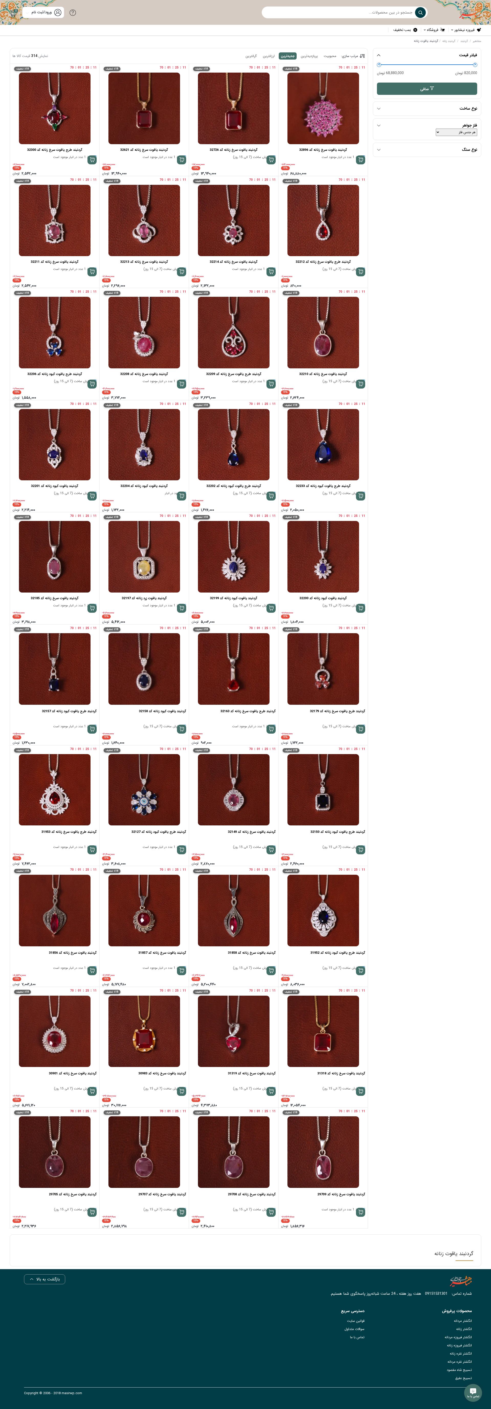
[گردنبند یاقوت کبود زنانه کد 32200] (323, 557)
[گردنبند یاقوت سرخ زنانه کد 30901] (55, 1031)
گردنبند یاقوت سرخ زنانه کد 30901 (73, 1073)
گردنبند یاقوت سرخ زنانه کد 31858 (252, 953)
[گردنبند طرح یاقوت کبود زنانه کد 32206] (55, 332)
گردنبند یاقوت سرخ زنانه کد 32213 (144, 262)
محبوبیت (330, 56)
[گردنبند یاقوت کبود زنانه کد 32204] (144, 445)
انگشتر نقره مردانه (460, 1362)
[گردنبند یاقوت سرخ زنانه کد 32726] (234, 108)
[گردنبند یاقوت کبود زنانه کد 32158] (144, 669)
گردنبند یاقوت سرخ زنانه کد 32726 (234, 150)
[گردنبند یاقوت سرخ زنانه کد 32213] (144, 220)
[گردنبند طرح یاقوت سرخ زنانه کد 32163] (234, 669)
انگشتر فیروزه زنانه (459, 1345)
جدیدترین (288, 56)
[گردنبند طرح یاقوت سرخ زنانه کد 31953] (55, 790)
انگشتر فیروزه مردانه (458, 1337)
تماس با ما (357, 1337)
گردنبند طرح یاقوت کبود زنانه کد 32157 (69, 711)
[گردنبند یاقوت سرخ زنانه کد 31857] (144, 910)
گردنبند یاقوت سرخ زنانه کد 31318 (341, 1073)
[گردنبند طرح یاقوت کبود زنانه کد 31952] (323, 910)
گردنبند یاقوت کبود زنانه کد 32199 (233, 598)
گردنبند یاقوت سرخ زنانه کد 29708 (252, 1194)
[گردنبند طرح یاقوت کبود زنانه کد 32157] (55, 669)
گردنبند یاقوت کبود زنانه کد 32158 (162, 711)
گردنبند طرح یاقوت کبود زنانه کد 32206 (54, 374)
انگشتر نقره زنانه (461, 1353)
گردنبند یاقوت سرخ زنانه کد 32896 (323, 150)
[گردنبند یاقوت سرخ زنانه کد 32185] (55, 557)
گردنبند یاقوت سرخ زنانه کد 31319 (252, 1073)
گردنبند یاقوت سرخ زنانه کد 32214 (234, 262)
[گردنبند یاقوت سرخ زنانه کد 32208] (144, 332)
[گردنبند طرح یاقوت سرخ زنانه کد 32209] (234, 332)
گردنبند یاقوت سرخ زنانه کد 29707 (162, 1194)
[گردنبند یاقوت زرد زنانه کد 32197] (144, 557)
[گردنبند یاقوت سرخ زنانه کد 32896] (323, 108)
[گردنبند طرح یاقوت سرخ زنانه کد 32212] (323, 220)
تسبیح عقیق (463, 1378)
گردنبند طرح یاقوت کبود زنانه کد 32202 (233, 486)
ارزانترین (269, 56)
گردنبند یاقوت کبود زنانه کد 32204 (144, 486)
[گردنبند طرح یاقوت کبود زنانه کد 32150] (323, 790)
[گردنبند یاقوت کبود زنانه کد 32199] (234, 557)
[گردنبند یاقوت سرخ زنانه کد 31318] (323, 1031)
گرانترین (251, 56)
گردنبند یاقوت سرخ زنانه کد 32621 (144, 150)
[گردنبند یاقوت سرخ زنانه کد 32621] (144, 108)
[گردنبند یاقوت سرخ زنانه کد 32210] (323, 332)
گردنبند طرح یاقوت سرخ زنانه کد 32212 (323, 262)
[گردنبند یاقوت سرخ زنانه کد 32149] (234, 790)
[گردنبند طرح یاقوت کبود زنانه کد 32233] (323, 445)
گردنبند (464, 41)
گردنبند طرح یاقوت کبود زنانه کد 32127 (158, 832)
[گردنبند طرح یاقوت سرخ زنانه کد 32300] (55, 108)
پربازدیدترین (309, 56)
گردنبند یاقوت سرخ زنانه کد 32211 (55, 262)
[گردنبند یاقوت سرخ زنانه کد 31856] (55, 910)
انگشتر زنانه (464, 1329)
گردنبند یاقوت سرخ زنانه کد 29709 (341, 1194)
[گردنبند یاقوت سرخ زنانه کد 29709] (323, 1152)
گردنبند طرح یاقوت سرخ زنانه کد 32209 (233, 374)
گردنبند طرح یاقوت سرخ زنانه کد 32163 (248, 711)
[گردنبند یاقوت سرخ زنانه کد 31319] (234, 1031)
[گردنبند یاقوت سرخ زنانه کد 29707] (144, 1152)
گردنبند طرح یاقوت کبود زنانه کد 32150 (337, 832)
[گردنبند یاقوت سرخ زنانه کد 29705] (55, 1152)
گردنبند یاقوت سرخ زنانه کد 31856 (73, 953)
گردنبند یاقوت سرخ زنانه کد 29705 (73, 1194)
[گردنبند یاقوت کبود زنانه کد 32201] (55, 445)
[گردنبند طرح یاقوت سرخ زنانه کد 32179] (323, 669)
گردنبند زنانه (448, 41)
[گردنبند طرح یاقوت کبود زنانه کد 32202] (234, 445)
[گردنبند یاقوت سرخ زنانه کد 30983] (144, 1031)
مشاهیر (477, 41)
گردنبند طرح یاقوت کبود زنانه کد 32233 (323, 486)
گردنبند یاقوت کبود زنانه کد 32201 (54, 486)
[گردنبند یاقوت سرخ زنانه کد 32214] (234, 220)
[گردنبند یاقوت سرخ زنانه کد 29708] (234, 1152)
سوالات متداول (354, 1329)
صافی (424, 89)
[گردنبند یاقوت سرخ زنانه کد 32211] (55, 220)
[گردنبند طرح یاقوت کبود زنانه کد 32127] (144, 790)
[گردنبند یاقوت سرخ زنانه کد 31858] (234, 910)
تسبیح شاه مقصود (459, 1370)
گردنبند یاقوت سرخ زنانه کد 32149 (252, 832)
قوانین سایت (355, 1321)
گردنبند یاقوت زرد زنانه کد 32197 (144, 598)
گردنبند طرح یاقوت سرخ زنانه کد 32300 (54, 150)
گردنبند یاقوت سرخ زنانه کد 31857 (162, 953)
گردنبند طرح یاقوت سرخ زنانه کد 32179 (337, 711)
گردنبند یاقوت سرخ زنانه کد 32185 (55, 598)
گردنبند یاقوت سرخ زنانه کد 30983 (162, 1073)
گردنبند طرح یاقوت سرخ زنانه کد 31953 (69, 832)
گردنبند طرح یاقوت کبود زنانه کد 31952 (337, 953)
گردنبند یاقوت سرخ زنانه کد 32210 (323, 374)
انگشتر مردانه (463, 1321)
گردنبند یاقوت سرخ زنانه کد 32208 (144, 374)
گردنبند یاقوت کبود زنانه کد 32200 (323, 598)
